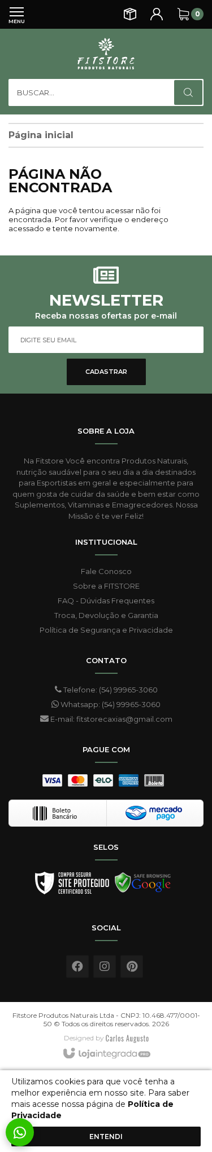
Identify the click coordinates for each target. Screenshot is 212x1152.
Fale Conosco (106, 571)
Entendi (106, 1136)
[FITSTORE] (106, 53)
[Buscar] (188, 92)
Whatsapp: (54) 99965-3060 (110, 704)
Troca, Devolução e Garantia (106, 615)
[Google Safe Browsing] (143, 886)
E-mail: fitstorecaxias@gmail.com (110, 718)
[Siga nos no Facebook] (77, 966)
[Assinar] (106, 372)
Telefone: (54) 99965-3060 (110, 689)
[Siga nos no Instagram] (104, 966)
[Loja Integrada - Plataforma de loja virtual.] (106, 1054)
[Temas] (127, 1038)
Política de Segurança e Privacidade (106, 629)
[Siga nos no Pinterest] (131, 966)
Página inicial (40, 135)
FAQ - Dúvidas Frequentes (106, 600)
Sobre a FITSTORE (106, 585)
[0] (183, 14)
